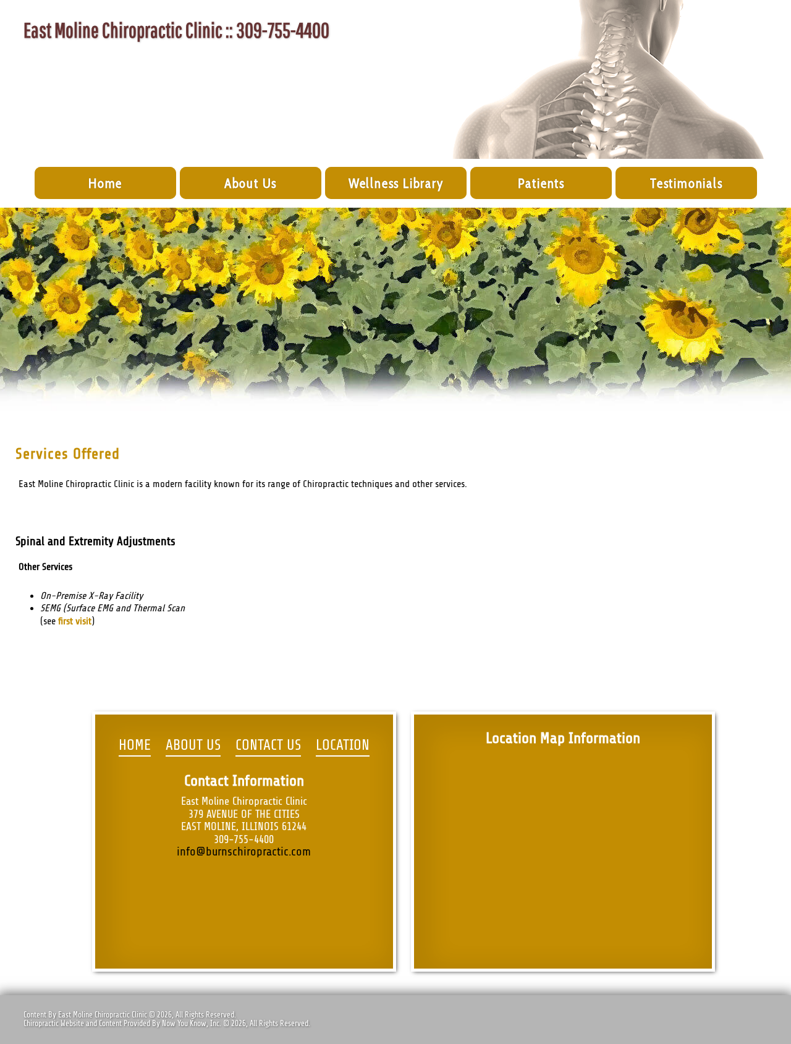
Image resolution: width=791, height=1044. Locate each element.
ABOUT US (193, 745)
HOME (135, 745)
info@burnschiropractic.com (244, 852)
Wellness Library (396, 183)
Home (105, 183)
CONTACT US (268, 745)
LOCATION (343, 745)
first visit (74, 621)
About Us (250, 183)
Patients (541, 183)
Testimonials (686, 183)
